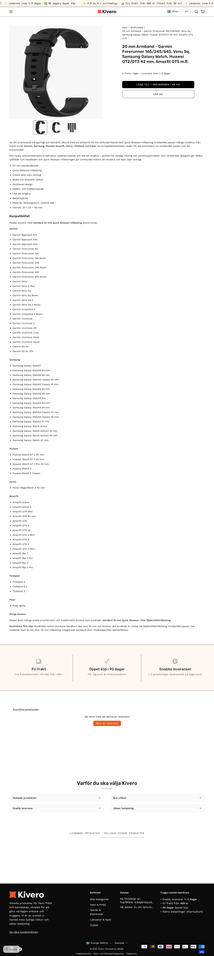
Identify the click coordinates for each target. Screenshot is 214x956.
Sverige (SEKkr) (99, 943)
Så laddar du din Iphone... (137, 907)
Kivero (101, 949)
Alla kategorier (99, 899)
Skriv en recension (107, 723)
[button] (196, 11)
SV (186, 11)
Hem (124, 27)
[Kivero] (107, 11)
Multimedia (136, 27)
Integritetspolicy (83, 953)
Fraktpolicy (131, 953)
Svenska (119, 943)
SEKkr (175, 11)
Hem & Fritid (98, 904)
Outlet (94, 925)
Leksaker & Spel (100, 919)
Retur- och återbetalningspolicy (109, 953)
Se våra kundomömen (23, 932)
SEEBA (120, 949)
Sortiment (95, 892)
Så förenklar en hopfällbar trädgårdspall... (137, 900)
